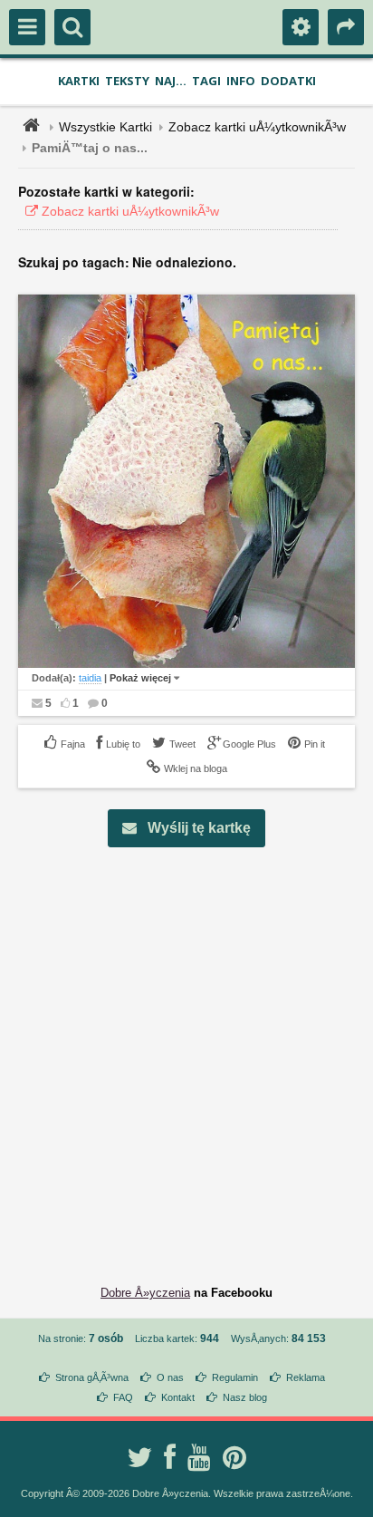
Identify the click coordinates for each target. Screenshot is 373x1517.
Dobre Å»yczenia (145, 1293)
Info (240, 80)
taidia (90, 677)
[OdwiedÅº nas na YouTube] (199, 1457)
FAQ (123, 1397)
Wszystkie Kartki (105, 127)
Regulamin (235, 1377)
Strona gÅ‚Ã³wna (92, 1377)
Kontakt (178, 1397)
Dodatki (288, 80)
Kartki (79, 80)
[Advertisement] (186, 1052)
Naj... (170, 80)
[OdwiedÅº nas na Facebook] (169, 1457)
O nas (170, 1377)
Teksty (127, 80)
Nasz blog (245, 1397)
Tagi (206, 80)
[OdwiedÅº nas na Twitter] (139, 1457)
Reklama (305, 1377)
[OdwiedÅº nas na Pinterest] (234, 1457)
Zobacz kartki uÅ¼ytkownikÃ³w (257, 127)
